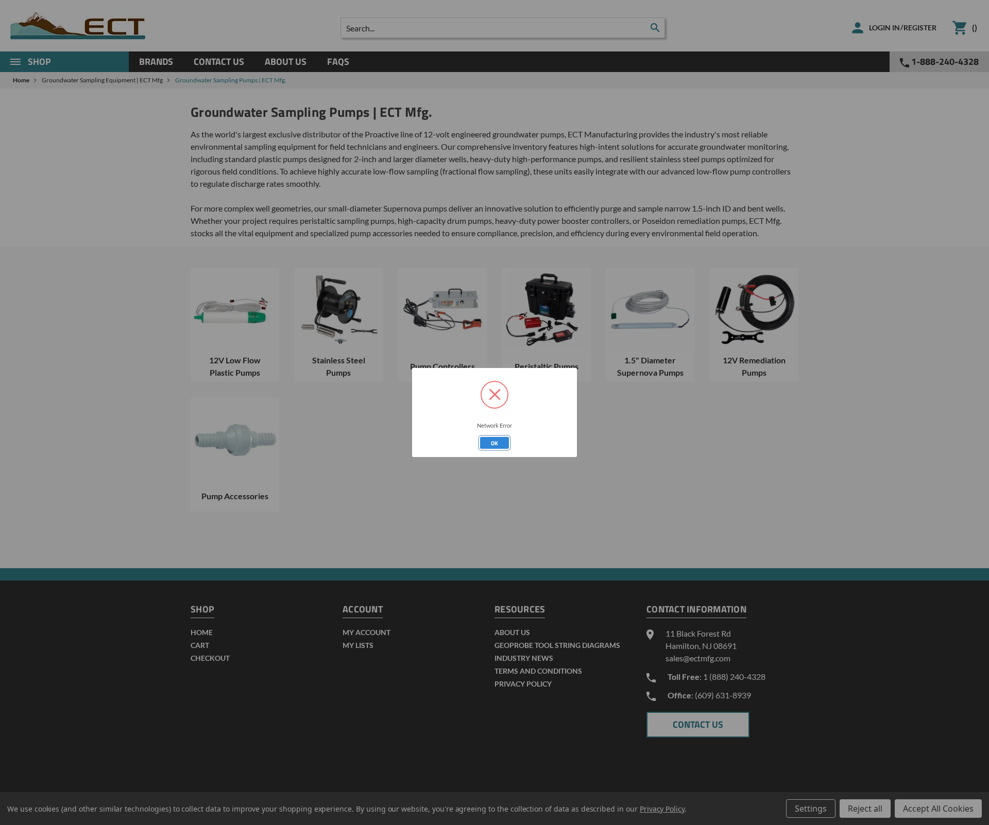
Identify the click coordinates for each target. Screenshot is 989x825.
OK (494, 443)
